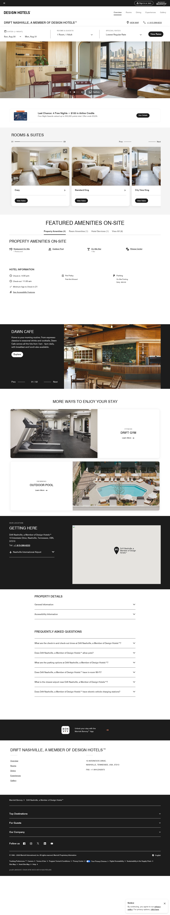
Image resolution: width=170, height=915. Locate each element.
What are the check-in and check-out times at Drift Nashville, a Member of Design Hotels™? (78, 643)
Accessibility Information (46, 614)
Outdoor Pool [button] (58, 249)
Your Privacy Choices (98, 861)
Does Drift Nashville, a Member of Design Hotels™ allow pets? (64, 653)
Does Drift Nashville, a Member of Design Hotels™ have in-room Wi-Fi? (68, 672)
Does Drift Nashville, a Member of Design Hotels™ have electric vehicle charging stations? (77, 691)
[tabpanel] (85, 356)
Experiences (150, 12)
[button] (143, 3)
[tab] (55, 231)
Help (34, 864)
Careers (30, 861)
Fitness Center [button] (136, 249)
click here (155, 909)
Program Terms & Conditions (59, 861)
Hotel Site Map (24, 864)
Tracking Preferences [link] (17, 861)
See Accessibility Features (24, 292)
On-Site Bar (96, 249)
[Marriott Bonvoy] (160, 3)
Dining (138, 12)
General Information (44, 604)
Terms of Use (41, 861)
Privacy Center (78, 861)
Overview (118, 12)
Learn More (126, 438)
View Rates (21, 201)
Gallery (163, 12)
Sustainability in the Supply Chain (139, 861)
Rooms (129, 12)
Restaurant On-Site (22, 249)
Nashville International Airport (27, 552)
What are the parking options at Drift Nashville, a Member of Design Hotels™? (71, 662)
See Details (144, 115)
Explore (17, 354)
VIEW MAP (134, 23)
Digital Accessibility (117, 861)
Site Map (12, 864)
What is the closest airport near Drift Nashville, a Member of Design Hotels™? (71, 682)
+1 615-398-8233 (154, 23)
